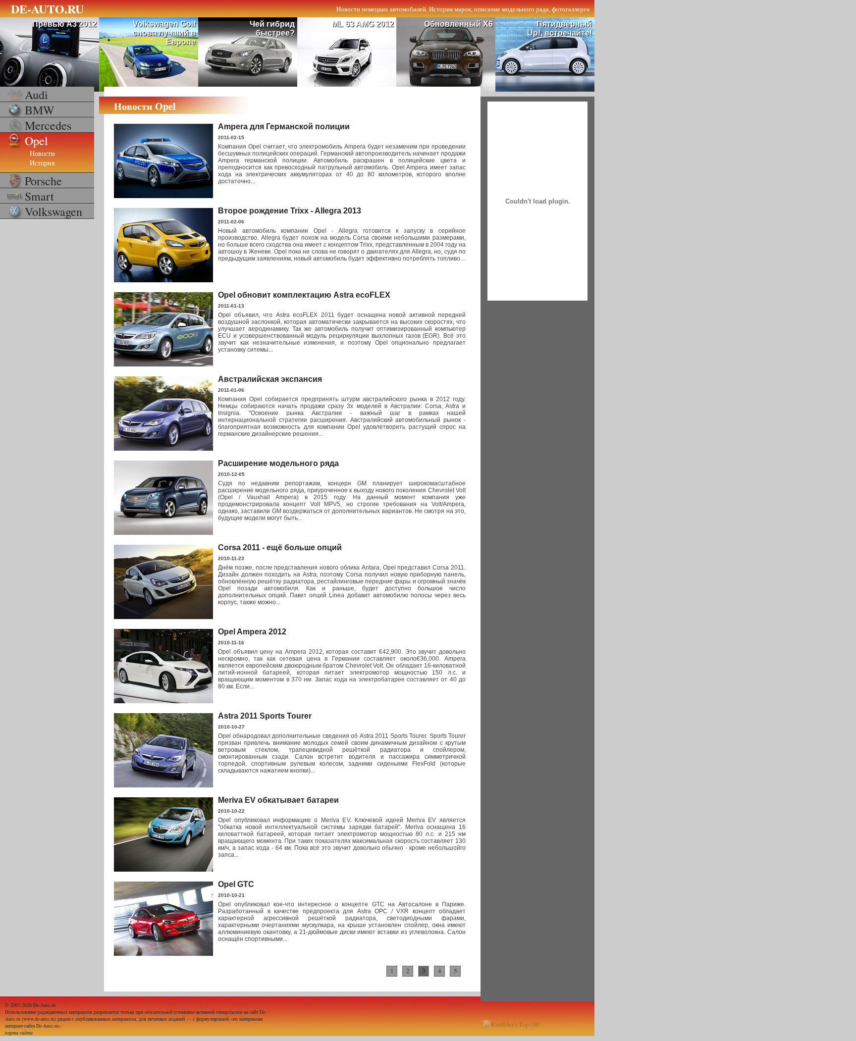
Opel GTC (236, 884)
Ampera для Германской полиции (284, 126)
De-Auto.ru (44, 1004)
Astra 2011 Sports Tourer (265, 716)
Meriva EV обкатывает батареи (278, 800)
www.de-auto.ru (38, 1018)
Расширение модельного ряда (278, 463)
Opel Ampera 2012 (252, 631)
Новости (42, 153)
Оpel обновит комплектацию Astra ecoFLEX (304, 295)
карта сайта (19, 1032)
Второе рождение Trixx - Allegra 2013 (289, 211)
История (42, 162)
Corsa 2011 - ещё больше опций (280, 547)
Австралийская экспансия (270, 379)
